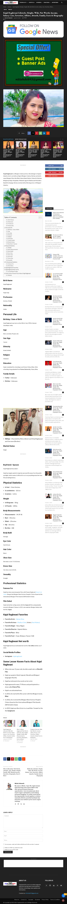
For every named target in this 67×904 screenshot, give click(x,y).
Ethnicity (10, 235)
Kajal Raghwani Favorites (11, 267)
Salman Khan (20, 619)
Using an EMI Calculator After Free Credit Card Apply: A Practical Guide (58, 257)
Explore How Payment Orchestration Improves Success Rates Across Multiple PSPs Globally (58, 215)
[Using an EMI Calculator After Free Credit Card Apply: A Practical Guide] (48, 256)
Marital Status (11, 242)
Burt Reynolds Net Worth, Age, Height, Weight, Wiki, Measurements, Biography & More (57, 299)
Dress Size (10, 258)
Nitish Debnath (8, 18)
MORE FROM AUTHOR (20, 139)
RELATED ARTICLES (8, 139)
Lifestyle (31, 2)
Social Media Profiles (13, 271)
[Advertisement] (23, 168)
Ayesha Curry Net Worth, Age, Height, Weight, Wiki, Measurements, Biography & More (57, 430)
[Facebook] (29, 133)
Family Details (11, 240)
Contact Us (24, 899)
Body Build (10, 251)
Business (38, 2)
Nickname (10, 221)
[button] (62, 2)
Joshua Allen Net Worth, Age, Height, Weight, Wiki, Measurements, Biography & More (57, 497)
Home (4, 7)
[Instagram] (50, 885)
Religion (10, 236)
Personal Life (8, 227)
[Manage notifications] (63, 900)
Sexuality (10, 260)
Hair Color (10, 254)
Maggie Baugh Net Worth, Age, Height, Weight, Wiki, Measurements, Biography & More (57, 518)
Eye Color (10, 253)
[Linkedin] (44, 133)
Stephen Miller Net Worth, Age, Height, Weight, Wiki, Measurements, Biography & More (57, 344)
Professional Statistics (11, 262)
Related (10, 275)
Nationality (11, 225)
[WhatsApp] (40, 133)
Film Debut (10, 265)
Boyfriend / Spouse (12, 244)
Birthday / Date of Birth (13, 229)
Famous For (11, 264)
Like (62, 165)
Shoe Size (10, 256)
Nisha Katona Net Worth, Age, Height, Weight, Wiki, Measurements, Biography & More (57, 452)
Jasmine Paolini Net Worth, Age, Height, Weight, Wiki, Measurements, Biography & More (57, 321)
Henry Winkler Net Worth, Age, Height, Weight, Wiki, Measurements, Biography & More (57, 475)
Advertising (55, 2)
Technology (23, 2)
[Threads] (24, 804)
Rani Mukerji (36, 622)
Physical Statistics (10, 246)
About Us (16, 899)
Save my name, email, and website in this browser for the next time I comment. (22, 844)
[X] (33, 133)
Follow (61, 169)
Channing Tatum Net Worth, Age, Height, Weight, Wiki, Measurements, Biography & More (58, 409)
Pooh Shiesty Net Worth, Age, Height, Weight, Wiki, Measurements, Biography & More (57, 364)
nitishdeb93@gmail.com (31, 893)
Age (9, 231)
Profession (10, 223)
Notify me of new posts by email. (11, 849)
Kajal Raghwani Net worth (12, 269)
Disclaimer (37, 899)
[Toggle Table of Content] (39, 217)
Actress (9, 7)
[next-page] (63, 139)
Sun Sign (10, 233)
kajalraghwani (17, 656)
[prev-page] (60, 139)
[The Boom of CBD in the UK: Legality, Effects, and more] (48, 236)
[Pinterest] (36, 133)
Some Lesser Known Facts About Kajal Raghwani (18, 273)
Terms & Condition (55, 899)
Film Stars (46, 2)
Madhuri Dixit (21, 622)
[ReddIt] (48, 133)
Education (10, 238)
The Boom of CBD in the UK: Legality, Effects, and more (58, 236)
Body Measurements (13, 249)
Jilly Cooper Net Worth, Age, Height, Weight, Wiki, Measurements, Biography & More (57, 387)
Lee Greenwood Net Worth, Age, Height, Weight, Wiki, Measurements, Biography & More (58, 277)
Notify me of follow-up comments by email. (14, 847)
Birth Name (11, 220)
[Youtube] (61, 885)
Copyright (30, 899)
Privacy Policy (45, 899)
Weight (9, 247)
